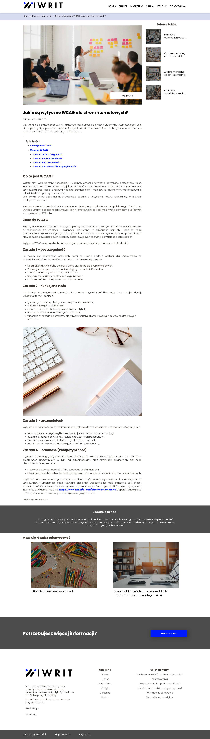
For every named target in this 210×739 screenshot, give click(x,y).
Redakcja (32, 708)
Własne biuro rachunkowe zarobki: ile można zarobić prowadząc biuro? (141, 593)
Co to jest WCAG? (40, 145)
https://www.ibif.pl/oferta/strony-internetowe (87, 489)
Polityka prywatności (34, 734)
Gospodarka (178, 6)
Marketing (136, 6)
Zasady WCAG (39, 150)
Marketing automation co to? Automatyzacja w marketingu (175, 36)
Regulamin (85, 734)
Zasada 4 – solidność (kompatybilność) (54, 166)
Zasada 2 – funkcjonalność (47, 158)
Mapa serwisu (62, 734)
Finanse (123, 6)
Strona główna (31, 16)
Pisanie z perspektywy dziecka (54, 591)
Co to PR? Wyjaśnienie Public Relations (174, 92)
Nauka (150, 6)
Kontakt (31, 714)
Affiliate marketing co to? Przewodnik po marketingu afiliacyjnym (174, 73)
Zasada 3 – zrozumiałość (46, 162)
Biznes (112, 6)
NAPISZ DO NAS (169, 633)
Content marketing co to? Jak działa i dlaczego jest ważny (175, 55)
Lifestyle (162, 6)
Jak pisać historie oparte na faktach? (160, 683)
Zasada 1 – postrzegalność (47, 154)
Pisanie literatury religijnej (159, 697)
